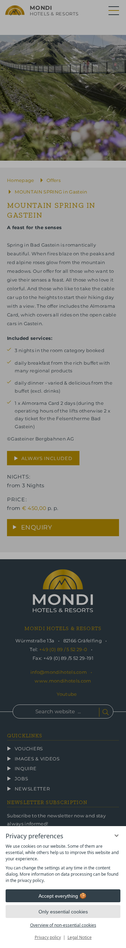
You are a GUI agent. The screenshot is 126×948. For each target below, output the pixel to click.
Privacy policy (48, 937)
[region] (63, 863)
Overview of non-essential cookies (63, 925)
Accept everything (58, 896)
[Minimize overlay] (116, 835)
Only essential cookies (63, 911)
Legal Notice (80, 937)
